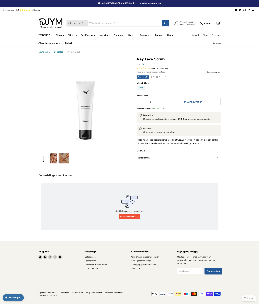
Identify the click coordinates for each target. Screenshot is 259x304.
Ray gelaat (58, 52)
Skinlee (72, 35)
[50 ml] (141, 90)
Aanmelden (213, 271)
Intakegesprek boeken (141, 260)
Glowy (59, 35)
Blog (205, 35)
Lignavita (103, 35)
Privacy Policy (77, 292)
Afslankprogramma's (49, 43)
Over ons (216, 35)
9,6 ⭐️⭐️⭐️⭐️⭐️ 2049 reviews (28, 10)
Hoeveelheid (142, 96)
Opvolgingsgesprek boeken (143, 264)
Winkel (195, 35)
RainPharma (87, 35)
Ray (169, 35)
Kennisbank (136, 268)
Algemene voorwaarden (47, 292)
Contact (217, 43)
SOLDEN (69, 43)
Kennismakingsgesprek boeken (145, 256)
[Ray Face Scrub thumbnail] (43, 158)
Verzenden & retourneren (96, 264)
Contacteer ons (91, 268)
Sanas (131, 35)
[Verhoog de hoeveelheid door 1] (160, 102)
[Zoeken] (165, 23)
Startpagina (44, 52)
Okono (158, 35)
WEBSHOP (44, 35)
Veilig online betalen (94, 292)
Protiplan (118, 35)
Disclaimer (64, 292)
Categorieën (90, 256)
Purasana (145, 35)
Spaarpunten (8, 10)
